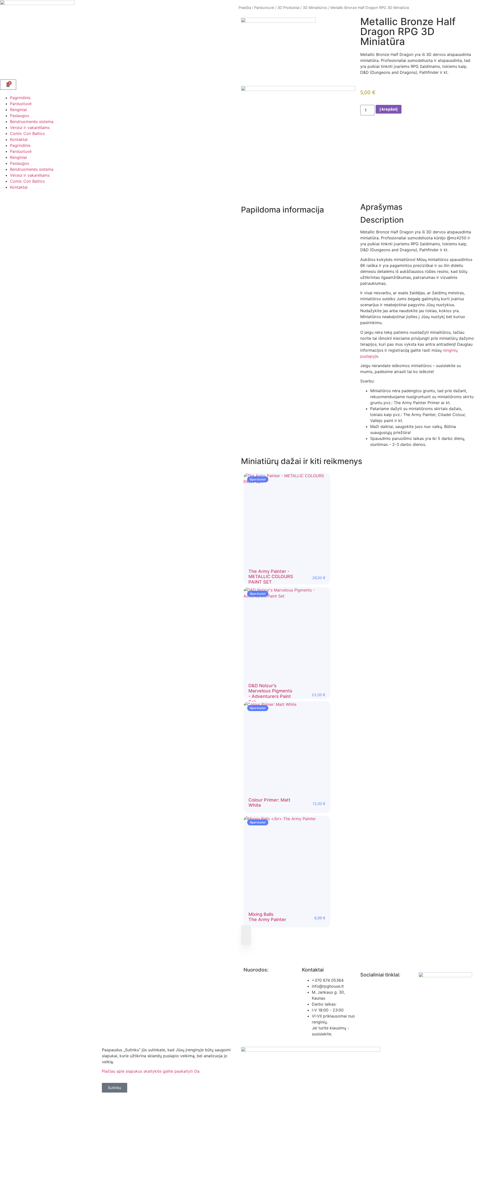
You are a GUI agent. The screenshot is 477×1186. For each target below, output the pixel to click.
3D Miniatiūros (315, 7)
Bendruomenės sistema (31, 121)
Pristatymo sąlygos (261, 1030)
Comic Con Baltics (27, 133)
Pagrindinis (20, 97)
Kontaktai (19, 139)
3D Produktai (288, 7)
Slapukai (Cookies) (261, 1020)
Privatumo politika (260, 980)
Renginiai (18, 109)
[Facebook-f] (366, 988)
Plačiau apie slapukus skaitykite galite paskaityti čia (150, 1071)
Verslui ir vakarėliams (30, 127)
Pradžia (244, 7)
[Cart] (8, 85)
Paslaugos (19, 115)
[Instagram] (380, 988)
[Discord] (394, 988)
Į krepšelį (389, 109)
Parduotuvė (21, 103)
